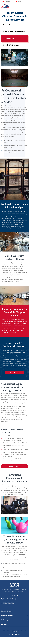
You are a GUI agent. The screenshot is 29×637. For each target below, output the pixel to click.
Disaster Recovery (9, 25)
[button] (14, 611)
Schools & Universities (11, 45)
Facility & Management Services (14, 32)
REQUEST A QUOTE (14, 466)
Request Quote (14, 372)
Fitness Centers (8, 38)
